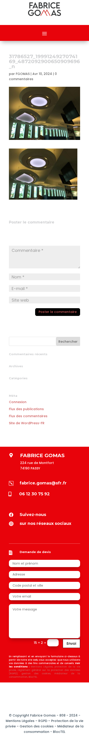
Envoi (71, 643)
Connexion (17, 402)
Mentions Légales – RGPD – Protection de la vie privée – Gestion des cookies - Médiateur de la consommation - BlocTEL (44, 726)
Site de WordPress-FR (26, 423)
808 (61, 715)
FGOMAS (23, 74)
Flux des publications (26, 409)
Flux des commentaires (28, 416)
